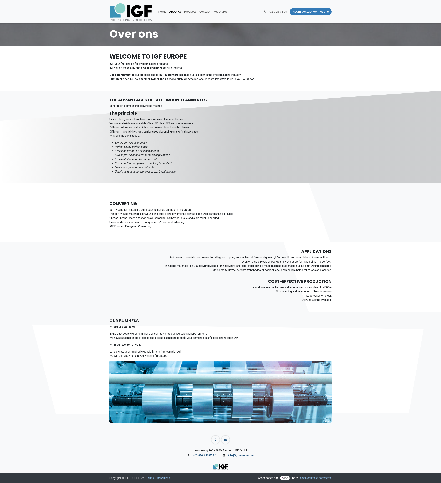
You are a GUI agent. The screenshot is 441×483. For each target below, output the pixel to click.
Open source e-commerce (316, 478)
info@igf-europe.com (241, 455)
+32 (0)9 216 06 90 (204, 455)
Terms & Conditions (158, 478)
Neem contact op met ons (311, 12)
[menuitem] (162, 11)
